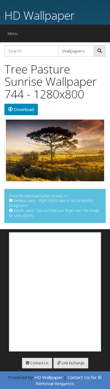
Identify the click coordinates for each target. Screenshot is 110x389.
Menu (14, 35)
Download (23, 109)
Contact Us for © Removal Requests (69, 380)
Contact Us (38, 363)
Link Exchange (72, 363)
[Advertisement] (55, 292)
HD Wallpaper (39, 15)
